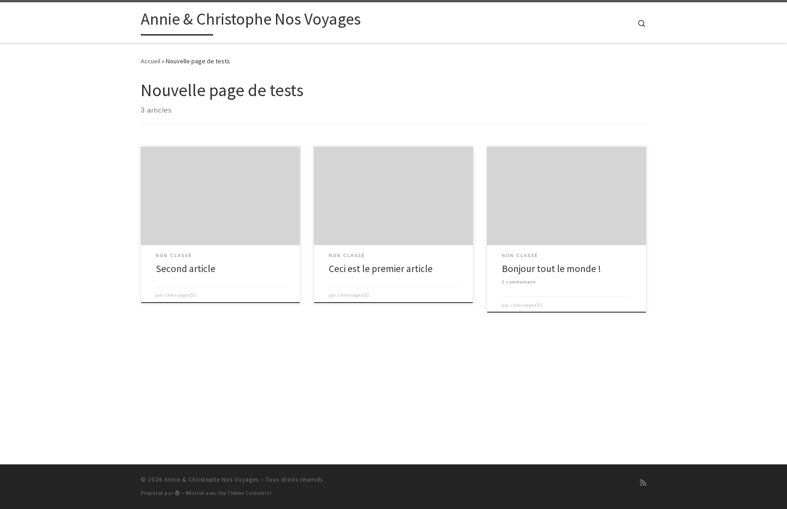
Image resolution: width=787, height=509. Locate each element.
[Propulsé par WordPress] (177, 492)
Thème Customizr (250, 493)
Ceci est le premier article (381, 268)
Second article (185, 268)
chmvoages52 (180, 295)
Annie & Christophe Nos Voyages (211, 479)
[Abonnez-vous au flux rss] (643, 482)
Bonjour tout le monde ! (551, 268)
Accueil (150, 61)
